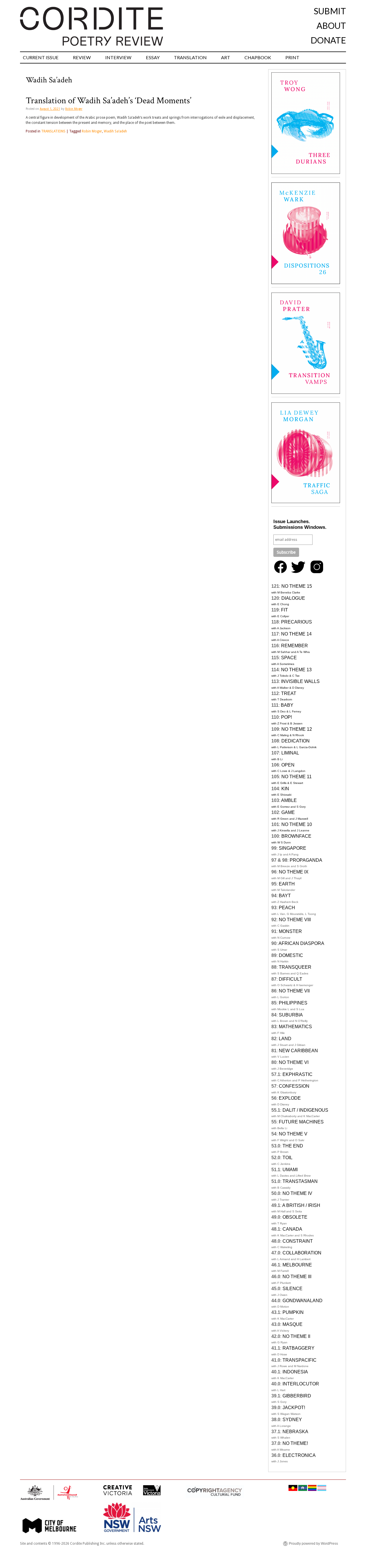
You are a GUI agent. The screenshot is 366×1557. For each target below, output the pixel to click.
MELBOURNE (297, 1264)
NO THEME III (297, 1276)
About (331, 25)
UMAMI (290, 1169)
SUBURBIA (291, 1014)
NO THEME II (296, 1336)
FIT (284, 609)
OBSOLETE (295, 1217)
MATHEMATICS (295, 1026)
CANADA (292, 1229)
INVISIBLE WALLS (300, 681)
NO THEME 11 (296, 776)
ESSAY (153, 57)
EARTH (287, 883)
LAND (285, 1038)
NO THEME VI (294, 1062)
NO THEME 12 (296, 729)
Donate (328, 40)
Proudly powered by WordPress (313, 1544)
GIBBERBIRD (297, 1395)
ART (225, 57)
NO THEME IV (297, 1193)
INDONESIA (295, 1371)
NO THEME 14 (296, 633)
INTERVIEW (118, 57)
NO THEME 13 (296, 669)
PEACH (287, 907)
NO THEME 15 (296, 586)
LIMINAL (290, 752)
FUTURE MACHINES (301, 1121)
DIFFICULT (290, 979)
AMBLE (289, 800)
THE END (293, 1145)
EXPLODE (290, 1098)
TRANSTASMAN (300, 1181)
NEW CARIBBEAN (298, 1050)
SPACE (289, 657)
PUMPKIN (293, 1312)
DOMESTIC (291, 955)
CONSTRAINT (298, 1241)
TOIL (288, 1157)
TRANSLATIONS (53, 131)
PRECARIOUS (296, 621)
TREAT (288, 693)
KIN (285, 788)
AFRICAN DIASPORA (301, 943)
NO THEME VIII (295, 919)
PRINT (292, 57)
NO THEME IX (294, 871)
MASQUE (293, 1324)
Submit (330, 11)
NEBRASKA (295, 1431)
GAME (288, 812)
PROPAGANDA (306, 860)
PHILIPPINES (293, 1002)
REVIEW (82, 57)
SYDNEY (292, 1419)
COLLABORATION (302, 1252)
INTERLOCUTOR (301, 1383)
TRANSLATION (190, 57)
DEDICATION (295, 740)
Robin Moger (73, 108)
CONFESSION (294, 1086)
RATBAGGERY (299, 1348)
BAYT (285, 895)
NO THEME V (293, 1133)
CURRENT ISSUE (41, 57)
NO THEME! (295, 1443)
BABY (287, 705)
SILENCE (293, 1288)
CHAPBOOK (257, 57)
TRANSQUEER (295, 967)
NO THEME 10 (296, 824)
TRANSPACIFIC (300, 1360)
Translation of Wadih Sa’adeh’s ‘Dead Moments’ (108, 100)
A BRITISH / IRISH (301, 1205)
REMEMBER (294, 645)
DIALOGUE (293, 598)
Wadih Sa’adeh (115, 131)
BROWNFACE (296, 836)
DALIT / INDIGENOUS (305, 1110)
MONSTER (290, 931)
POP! (286, 717)
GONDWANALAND (303, 1300)
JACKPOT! (294, 1407)
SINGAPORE (292, 848)
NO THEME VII (294, 990)
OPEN (288, 764)
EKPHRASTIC (298, 1074)
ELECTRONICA (299, 1455)
